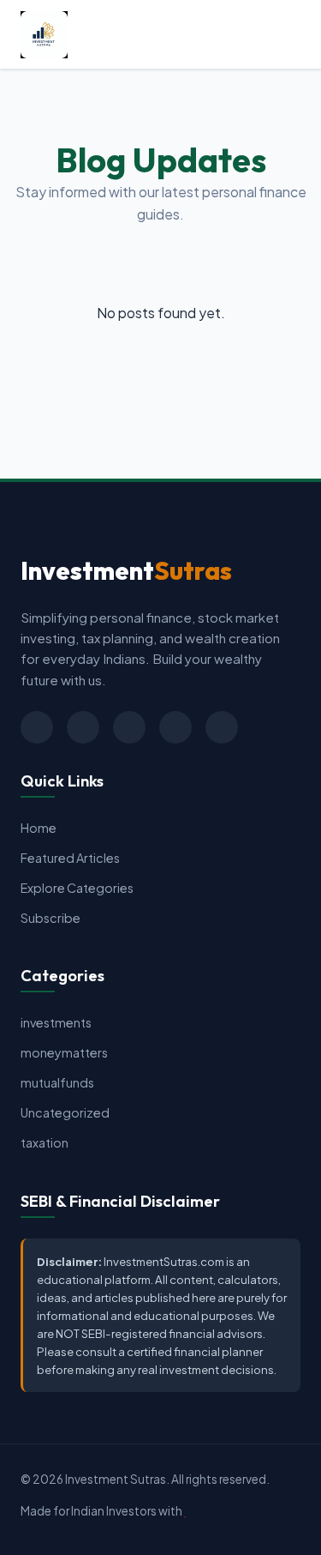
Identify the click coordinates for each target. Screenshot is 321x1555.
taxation (44, 1142)
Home (38, 827)
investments (56, 1022)
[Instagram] (175, 727)
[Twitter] (37, 727)
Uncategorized (65, 1112)
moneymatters (64, 1052)
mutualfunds (57, 1082)
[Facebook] (83, 727)
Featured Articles (70, 857)
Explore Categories (77, 887)
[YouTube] (221, 727)
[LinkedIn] (129, 727)
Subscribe (50, 917)
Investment (126, 570)
